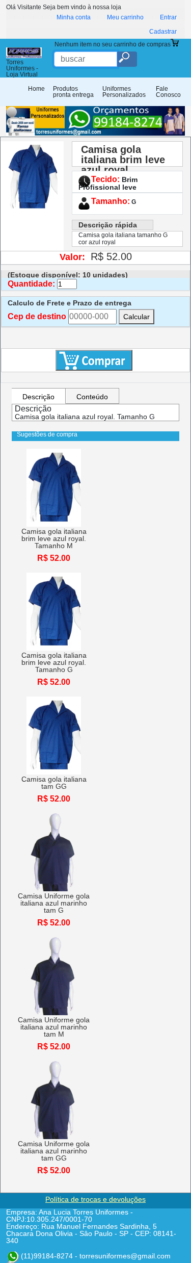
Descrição (38, 397)
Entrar (168, 17)
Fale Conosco (168, 91)
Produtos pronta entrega (73, 91)
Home (36, 88)
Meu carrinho (125, 17)
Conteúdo (92, 397)
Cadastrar (163, 31)
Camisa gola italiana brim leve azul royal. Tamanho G (123, 165)
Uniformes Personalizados (124, 91)
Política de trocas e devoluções (95, 1199)
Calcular (136, 317)
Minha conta (74, 17)
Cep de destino (37, 317)
